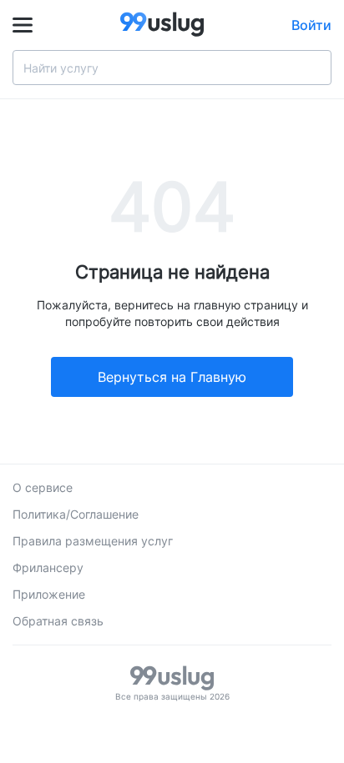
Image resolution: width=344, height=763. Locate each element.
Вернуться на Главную (172, 377)
